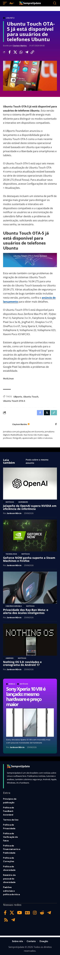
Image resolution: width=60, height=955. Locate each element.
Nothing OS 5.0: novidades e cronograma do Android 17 (22, 663)
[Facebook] (56, 424)
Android (10, 658)
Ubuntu (10, 18)
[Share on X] (15, 52)
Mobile (12, 684)
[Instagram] (35, 912)
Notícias (24, 684)
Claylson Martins (20, 46)
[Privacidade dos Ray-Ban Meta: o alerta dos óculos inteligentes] (30, 588)
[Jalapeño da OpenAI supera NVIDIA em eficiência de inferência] (30, 484)
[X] (12, 912)
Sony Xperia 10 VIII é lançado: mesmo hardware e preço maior (25, 696)
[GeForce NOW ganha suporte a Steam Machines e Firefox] (30, 535)
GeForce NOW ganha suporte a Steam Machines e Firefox (29, 559)
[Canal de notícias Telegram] (13, 919)
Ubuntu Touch (30, 396)
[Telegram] (49, 912)
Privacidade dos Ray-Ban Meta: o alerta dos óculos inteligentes (25, 611)
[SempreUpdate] (30, 3)
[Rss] (6, 919)
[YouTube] (19, 912)
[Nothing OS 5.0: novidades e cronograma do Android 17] (30, 640)
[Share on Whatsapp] (21, 52)
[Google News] (27, 912)
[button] (5, 3)
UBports (17, 396)
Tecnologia (11, 554)
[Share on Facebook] (9, 52)
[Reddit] (42, 912)
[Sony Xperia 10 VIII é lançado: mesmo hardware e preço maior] (30, 722)
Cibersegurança (14, 606)
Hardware (23, 502)
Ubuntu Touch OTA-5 (14, 400)
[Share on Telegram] (26, 52)
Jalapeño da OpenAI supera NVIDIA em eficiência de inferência (29, 507)
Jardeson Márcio (17, 747)
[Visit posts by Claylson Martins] (7, 424)
